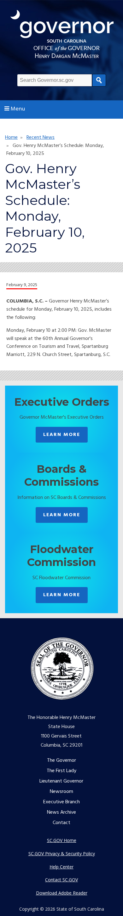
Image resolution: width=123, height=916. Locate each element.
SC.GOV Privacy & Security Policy (61, 854)
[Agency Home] (61, 35)
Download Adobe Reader (61, 893)
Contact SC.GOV (61, 880)
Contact (61, 823)
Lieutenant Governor (61, 781)
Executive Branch (61, 802)
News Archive (61, 812)
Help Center (61, 867)
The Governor (61, 760)
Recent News (40, 137)
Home (11, 137)
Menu (18, 109)
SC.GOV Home (61, 840)
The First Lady (61, 771)
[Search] (99, 80)
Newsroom (61, 792)
